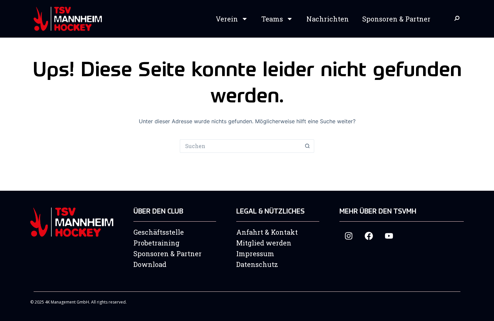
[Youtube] (389, 236)
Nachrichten (327, 18)
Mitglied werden (263, 242)
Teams (272, 18)
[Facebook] (369, 236)
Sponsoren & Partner (396, 18)
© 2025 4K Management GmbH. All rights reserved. (78, 302)
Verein (227, 18)
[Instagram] (348, 236)
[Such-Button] (307, 146)
